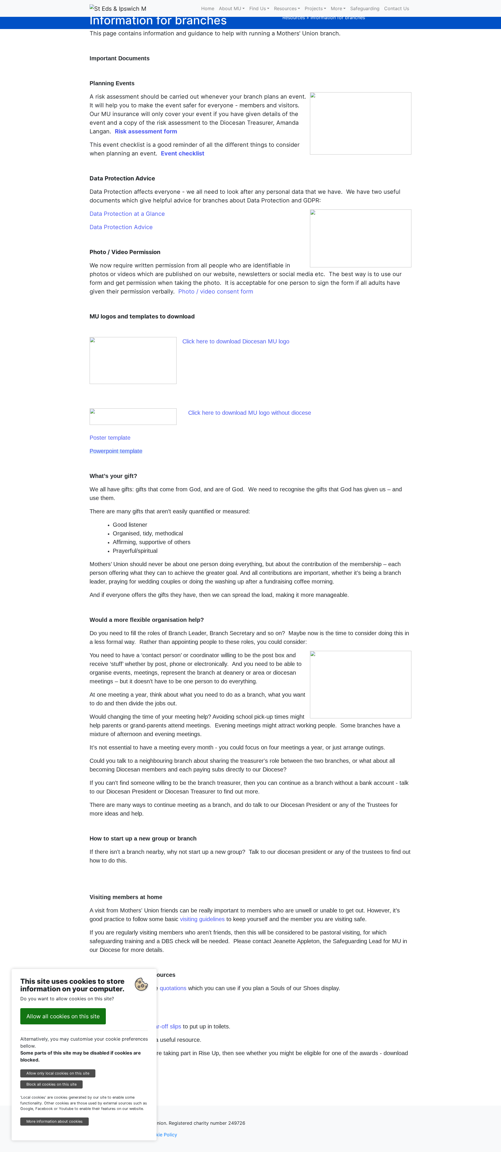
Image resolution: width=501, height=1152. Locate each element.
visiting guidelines (202, 919)
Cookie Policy (162, 1134)
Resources (285, 8)
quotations (173, 988)
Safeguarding (365, 8)
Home (207, 8)
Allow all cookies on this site (63, 1016)
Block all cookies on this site (51, 1084)
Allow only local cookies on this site (57, 1073)
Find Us (257, 8)
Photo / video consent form (215, 291)
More (336, 8)
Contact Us (396, 8)
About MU (230, 8)
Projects (314, 8)
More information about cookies (54, 1121)
